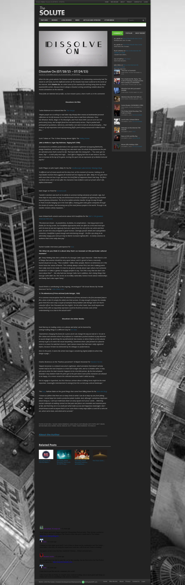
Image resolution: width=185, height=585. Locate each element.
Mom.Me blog (102, 391)
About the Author (49, 434)
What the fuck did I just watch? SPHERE (131, 89)
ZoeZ (134, 131)
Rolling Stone (84, 138)
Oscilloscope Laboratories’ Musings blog (87, 168)
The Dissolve (92, 426)
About (123, 1)
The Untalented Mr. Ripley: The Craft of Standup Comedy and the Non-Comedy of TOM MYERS (132, 80)
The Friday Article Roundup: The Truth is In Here (131, 112)
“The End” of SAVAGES (128, 70)
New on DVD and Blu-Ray (129, 136)
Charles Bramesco (63, 424)
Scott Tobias (72, 426)
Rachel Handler (62, 426)
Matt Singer (100, 424)
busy (44, 391)
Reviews (54, 20)
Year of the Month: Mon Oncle (132, 38)
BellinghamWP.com (91, 582)
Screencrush (61, 191)
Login (146, 1)
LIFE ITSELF (127, 59)
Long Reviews (66, 20)
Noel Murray (52, 426)
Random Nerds (96, 362)
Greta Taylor (136, 138)
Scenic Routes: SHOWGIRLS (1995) (132, 105)
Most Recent (140, 33)
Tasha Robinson (82, 426)
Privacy (129, 1)
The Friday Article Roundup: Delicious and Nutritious (81, 462)
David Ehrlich (74, 424)
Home (43, 2)
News (77, 20)
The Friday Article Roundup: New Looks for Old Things (64, 462)
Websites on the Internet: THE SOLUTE (130, 129)
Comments (117, 33)
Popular (129, 33)
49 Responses (76, 74)
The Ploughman (137, 115)
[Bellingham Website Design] (83, 582)
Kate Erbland (83, 424)
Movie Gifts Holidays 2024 (129, 144)
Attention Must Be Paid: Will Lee (131, 97)
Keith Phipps (92, 424)
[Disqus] (73, 496)
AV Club (74, 330)
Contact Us (138, 1)
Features (44, 20)
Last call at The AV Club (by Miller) (44, 461)
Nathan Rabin (43, 426)
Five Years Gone (99, 461)
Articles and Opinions (92, 20)
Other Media (109, 20)
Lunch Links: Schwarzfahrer (130, 119)
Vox (72, 247)
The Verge (70, 110)
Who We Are (114, 1)
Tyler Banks (49, 74)
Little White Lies (58, 289)
